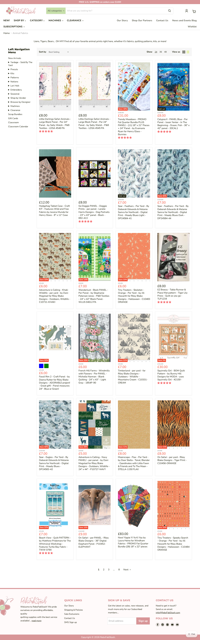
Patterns (14, 77)
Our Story (122, 20)
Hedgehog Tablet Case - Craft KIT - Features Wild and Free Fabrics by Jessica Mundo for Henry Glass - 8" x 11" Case (54, 210)
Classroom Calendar (18, 126)
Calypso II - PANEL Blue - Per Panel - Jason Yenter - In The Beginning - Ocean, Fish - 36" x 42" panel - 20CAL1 (173, 124)
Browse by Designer (20, 102)
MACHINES (55, 20)
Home (6, 33)
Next (126, 569)
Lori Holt (14, 85)
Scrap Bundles (15, 114)
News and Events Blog (184, 20)
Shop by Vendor (18, 97)
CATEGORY (36, 20)
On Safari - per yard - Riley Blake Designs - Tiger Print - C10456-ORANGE (172, 460)
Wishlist (192, 26)
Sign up (143, 621)
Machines (15, 106)
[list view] (188, 52)
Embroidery (16, 89)
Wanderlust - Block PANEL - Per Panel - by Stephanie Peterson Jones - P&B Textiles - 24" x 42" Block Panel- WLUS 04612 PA (94, 296)
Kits (12, 73)
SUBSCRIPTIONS (13, 26)
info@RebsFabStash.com (168, 612)
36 (160, 51)
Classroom (13, 122)
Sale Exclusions (71, 614)
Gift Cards (13, 118)
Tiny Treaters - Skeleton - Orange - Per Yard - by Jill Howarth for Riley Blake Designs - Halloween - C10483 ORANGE (134, 296)
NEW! (6, 20)
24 (156, 51)
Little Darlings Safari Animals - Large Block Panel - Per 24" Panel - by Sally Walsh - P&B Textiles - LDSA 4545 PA (94, 123)
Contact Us (162, 20)
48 (165, 51)
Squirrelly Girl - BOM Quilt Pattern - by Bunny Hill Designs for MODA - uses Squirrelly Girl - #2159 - (171, 375)
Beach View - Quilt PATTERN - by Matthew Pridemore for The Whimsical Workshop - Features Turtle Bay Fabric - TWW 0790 (55, 543)
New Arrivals (14, 58)
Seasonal (14, 93)
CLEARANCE (74, 20)
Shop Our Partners (142, 20)
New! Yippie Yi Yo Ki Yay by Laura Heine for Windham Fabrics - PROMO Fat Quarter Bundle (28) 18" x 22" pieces (133, 542)
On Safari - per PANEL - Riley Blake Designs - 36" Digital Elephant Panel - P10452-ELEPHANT (94, 542)
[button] (46, 131)
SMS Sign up (70, 622)
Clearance (15, 110)
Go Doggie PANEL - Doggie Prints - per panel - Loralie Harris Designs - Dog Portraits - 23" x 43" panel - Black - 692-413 (94, 212)
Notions (14, 81)
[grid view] (184, 52)
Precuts (14, 69)
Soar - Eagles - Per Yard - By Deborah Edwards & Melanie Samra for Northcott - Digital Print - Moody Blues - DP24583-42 (54, 463)
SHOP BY (19, 20)
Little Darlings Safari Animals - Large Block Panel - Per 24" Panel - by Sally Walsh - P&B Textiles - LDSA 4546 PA (55, 123)
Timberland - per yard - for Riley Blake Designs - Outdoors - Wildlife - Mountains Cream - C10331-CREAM (133, 376)
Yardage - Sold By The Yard (20, 64)
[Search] (169, 11)
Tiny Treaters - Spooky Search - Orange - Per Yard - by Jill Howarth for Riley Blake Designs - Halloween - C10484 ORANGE (173, 543)
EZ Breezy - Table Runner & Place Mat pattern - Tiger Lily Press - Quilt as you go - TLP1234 (172, 294)
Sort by (42, 52)
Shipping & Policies (73, 609)
